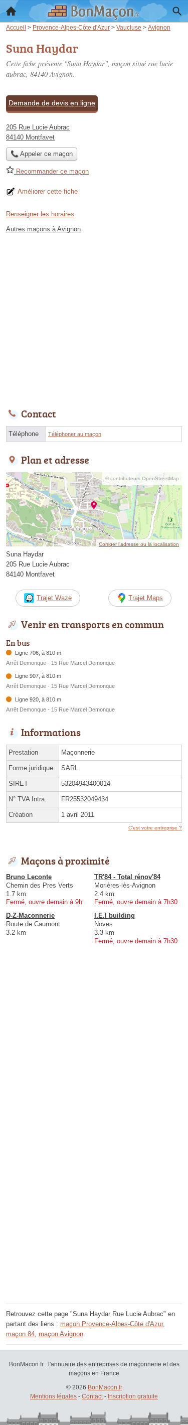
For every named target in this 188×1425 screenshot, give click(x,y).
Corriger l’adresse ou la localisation (139, 544)
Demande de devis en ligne (52, 103)
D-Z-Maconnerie (30, 915)
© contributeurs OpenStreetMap (142, 478)
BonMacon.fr (105, 1387)
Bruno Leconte (29, 877)
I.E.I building (114, 915)
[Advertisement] (94, 1206)
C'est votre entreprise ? (155, 827)
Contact (92, 1396)
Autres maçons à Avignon (43, 229)
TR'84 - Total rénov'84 (127, 877)
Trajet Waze (54, 598)
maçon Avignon (61, 1334)
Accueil (11, 11)
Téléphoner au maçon (74, 434)
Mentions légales (53, 1396)
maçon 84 (20, 1334)
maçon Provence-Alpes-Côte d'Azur (111, 1324)
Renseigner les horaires (40, 214)
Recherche (177, 11)
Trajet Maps (145, 598)
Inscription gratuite (133, 1396)
